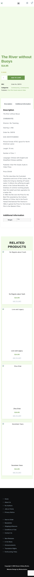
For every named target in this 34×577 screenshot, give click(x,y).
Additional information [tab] (23, 104)
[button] (18, 3)
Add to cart (16, 77)
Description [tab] (8, 104)
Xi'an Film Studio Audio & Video (17, 90)
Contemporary (15, 87)
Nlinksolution (23, 569)
